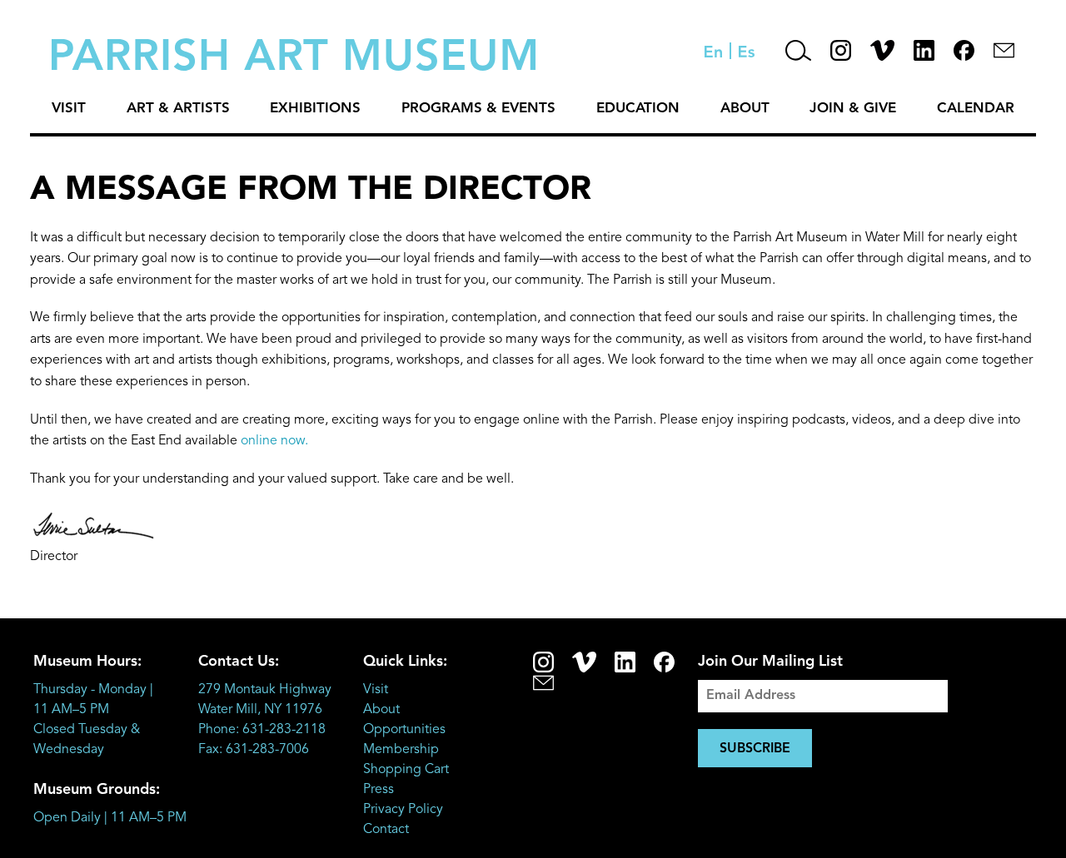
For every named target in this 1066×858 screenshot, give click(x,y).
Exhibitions (315, 109)
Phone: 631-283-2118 (262, 729)
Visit (69, 109)
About (745, 109)
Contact (386, 829)
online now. (274, 441)
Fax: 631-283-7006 (253, 749)
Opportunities (404, 729)
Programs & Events (478, 109)
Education (638, 109)
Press (378, 789)
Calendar (975, 109)
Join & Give (852, 109)
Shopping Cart (406, 769)
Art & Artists (178, 109)
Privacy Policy (403, 809)
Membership (401, 749)
